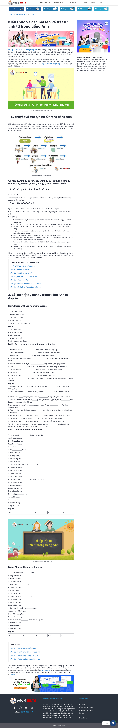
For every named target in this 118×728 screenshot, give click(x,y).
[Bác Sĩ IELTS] (17, 2)
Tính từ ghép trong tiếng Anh (22, 266)
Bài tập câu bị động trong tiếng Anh (25, 655)
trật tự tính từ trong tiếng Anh (52, 64)
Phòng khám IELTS (59, 2)
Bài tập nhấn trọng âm (19, 269)
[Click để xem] (84, 718)
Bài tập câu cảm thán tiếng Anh (23, 648)
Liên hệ (81, 713)
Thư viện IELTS (74, 2)
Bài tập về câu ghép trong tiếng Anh (25, 659)
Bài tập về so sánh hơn (19, 280)
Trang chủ (11, 14)
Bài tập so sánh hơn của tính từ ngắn (25, 283)
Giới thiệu (82, 704)
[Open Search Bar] (107, 2)
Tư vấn (101, 2)
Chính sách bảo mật (86, 710)
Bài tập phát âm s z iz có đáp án (23, 276)
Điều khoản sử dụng (86, 707)
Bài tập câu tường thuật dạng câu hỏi (25, 287)
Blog (85, 2)
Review (93, 2)
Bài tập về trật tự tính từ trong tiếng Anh (22, 50)
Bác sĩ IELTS (46, 670)
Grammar (32, 14)
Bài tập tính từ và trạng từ (20, 273)
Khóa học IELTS (45, 2)
